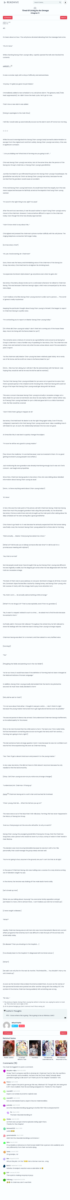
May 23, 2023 (13, 1142)
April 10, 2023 (16, 1105)
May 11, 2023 (20, 1135)
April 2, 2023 (14, 1082)
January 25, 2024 (15, 1172)
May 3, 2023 (16, 1112)
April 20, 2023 (15, 1119)
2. (3, 1006)
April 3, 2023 (16, 1091)
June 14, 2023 (14, 1151)
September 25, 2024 (19, 1179)
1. (3, 1002)
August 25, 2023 (14, 1158)
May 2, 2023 (19, 1128)
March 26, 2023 (21, 1070)
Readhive (13, 2)
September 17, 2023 (16, 1165)
